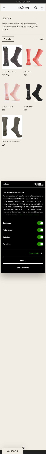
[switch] (40, 230)
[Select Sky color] (10, 101)
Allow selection (23, 268)
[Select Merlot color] (30, 101)
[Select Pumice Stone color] (16, 101)
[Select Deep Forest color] (32, 101)
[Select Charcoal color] (5, 66)
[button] (12, 451)
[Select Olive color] (35, 66)
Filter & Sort (8, 39)
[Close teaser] (23, 448)
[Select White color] (27, 66)
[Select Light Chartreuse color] (18, 101)
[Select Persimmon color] (40, 66)
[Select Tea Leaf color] (35, 101)
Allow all (23, 260)
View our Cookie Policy (29, 215)
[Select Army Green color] (5, 136)
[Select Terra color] (38, 66)
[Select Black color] (7, 66)
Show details (34, 253)
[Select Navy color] (32, 66)
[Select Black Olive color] (40, 101)
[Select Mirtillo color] (10, 136)
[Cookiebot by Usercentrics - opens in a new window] (33, 184)
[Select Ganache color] (10, 66)
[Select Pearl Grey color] (7, 101)
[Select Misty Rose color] (5, 101)
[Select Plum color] (43, 66)
